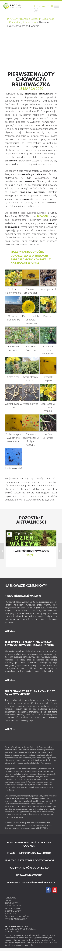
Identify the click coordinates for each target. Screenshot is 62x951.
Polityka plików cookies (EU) (29, 867)
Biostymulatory (13, 911)
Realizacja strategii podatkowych (29, 860)
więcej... (31, 555)
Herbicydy (10, 900)
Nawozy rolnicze (14, 908)
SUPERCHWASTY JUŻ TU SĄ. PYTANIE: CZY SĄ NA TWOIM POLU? (30, 693)
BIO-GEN (42, 216)
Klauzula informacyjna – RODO (29, 852)
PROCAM (33, 263)
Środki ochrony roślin (17, 916)
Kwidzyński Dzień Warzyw (23, 595)
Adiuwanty (10, 913)
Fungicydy (10, 898)
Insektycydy (11, 903)
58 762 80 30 (13, 931)
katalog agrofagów (16, 919)
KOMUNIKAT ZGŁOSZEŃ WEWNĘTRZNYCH (29, 882)
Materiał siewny (13, 905)
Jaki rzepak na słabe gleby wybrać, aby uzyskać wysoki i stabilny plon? (29, 643)
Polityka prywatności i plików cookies (29, 844)
